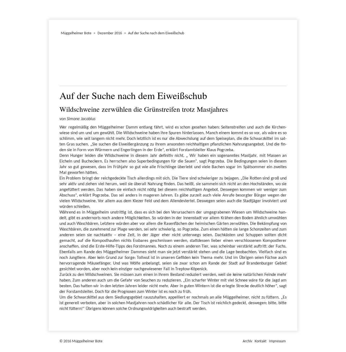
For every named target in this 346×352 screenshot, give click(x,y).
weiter (279, 62)
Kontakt (261, 341)
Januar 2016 (49, 9)
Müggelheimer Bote (295, 0)
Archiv (247, 341)
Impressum (277, 341)
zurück (67, 62)
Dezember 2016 (51, 9)
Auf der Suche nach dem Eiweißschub (156, 33)
